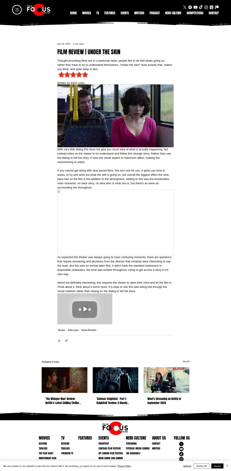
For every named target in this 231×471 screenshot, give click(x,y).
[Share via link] (66, 340)
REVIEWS (43, 443)
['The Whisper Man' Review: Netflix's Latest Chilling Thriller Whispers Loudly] (64, 380)
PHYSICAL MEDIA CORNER (135, 448)
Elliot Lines (73, 330)
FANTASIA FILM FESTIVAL (108, 448)
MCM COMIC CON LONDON (108, 458)
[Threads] (211, 7)
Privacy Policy (124, 466)
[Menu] (17, 9)
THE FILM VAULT (46, 453)
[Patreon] (216, 7)
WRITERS (156, 448)
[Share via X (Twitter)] (58, 340)
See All (186, 361)
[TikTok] (200, 7)
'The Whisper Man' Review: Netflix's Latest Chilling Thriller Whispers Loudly (62, 401)
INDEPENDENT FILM (47, 458)
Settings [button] (187, 466)
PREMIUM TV (67, 453)
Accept (217, 466)
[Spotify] (190, 7)
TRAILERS (43, 448)
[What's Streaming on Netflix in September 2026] (166, 380)
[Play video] (84, 308)
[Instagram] (206, 7)
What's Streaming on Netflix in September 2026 (164, 401)
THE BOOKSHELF (133, 453)
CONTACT (156, 443)
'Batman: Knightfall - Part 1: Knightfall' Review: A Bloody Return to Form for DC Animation (114, 401)
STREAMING (131, 443)
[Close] (227, 465)
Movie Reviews (88, 330)
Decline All (201, 466)
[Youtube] (195, 7)
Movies (61, 330)
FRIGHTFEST (104, 443)
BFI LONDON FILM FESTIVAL (108, 453)
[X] (184, 7)
